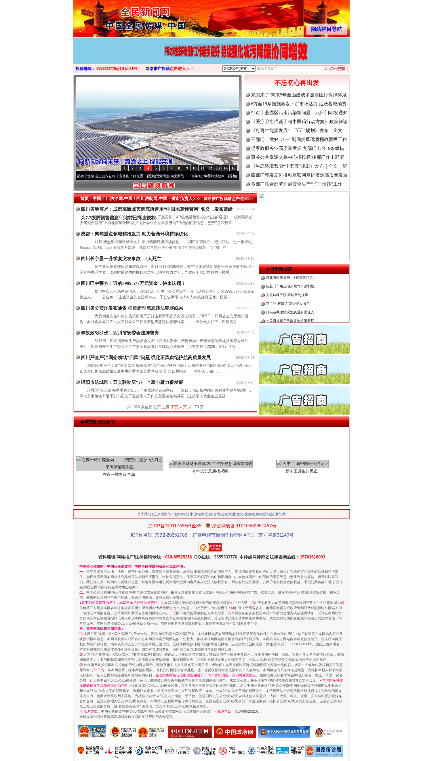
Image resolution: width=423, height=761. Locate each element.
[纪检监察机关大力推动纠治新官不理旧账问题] (211, 57)
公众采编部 (162, 514)
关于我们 (144, 514)
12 (210, 168)
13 (218, 168)
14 (226, 168)
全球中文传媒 (120, 16)
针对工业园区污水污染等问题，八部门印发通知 (299, 112)
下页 (174, 407)
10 (195, 168)
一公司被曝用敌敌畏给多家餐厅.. (291, 308)
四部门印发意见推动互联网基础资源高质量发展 (299, 175)
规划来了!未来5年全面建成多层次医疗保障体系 (299, 94)
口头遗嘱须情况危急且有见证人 (290, 299)
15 (233, 168)
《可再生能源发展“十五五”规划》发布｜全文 (296, 130)
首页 (84, 198)
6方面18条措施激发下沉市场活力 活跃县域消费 (298, 103)
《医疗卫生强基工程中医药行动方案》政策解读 (299, 121)
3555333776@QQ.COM (116, 68)
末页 (183, 407)
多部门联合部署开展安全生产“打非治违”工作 (296, 184)
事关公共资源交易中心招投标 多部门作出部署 (297, 157)
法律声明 (180, 514)
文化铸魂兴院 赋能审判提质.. (288, 282)
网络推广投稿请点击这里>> (228, 198)
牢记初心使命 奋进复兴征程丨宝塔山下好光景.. (89, 176)
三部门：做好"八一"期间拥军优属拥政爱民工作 (299, 139)
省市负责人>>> (186, 198)
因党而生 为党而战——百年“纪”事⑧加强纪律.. (171, 176)
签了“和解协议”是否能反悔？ (288, 291)
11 (202, 168)
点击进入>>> (181, 68)
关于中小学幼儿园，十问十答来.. (291, 316)
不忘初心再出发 (297, 82)
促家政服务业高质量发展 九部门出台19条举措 (297, 148)
